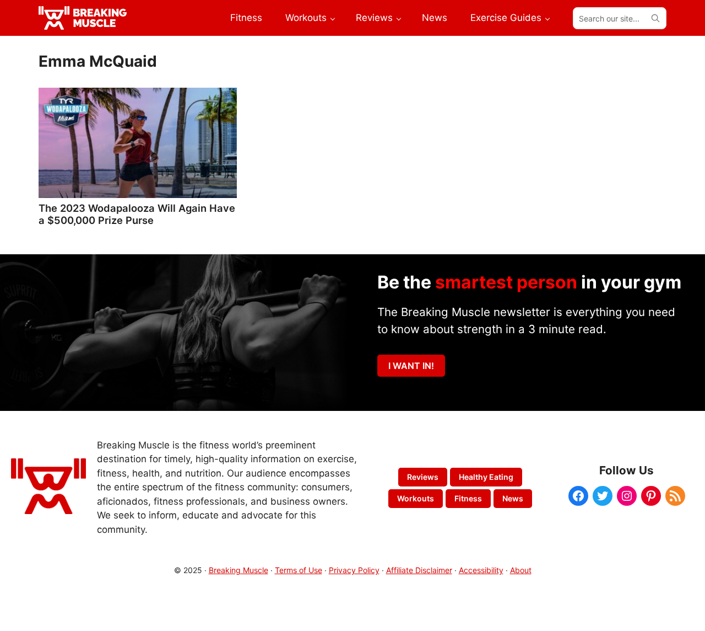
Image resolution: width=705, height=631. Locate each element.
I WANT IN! (411, 365)
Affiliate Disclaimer (419, 570)
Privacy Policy (354, 570)
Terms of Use (298, 570)
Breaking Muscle (238, 570)
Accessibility (481, 570)
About (521, 570)
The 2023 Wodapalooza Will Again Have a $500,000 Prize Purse (137, 214)
